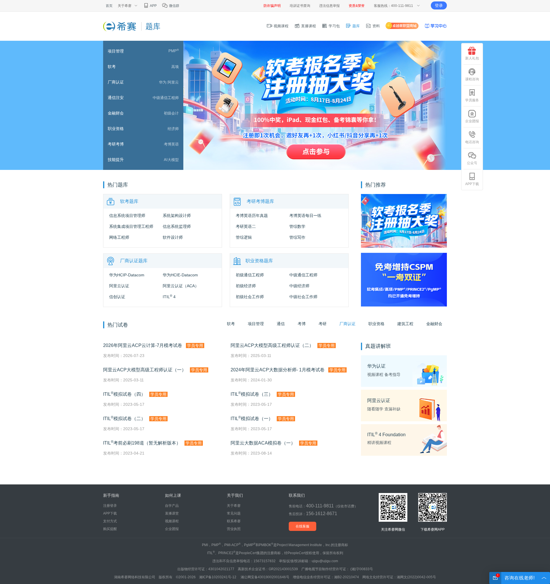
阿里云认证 (119, 286)
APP (153, 6)
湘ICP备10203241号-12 (218, 577)
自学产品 (172, 506)
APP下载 (110, 513)
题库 (355, 26)
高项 (175, 67)
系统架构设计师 (177, 215)
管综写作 (297, 237)
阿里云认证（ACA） (181, 286)
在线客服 (302, 526)
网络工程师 (119, 237)
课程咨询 (472, 79)
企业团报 (172, 529)
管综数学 (297, 226)
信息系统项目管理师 (127, 215)
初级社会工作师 (250, 296)
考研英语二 (246, 226)
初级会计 (171, 113)
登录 (439, 5)
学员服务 (472, 100)
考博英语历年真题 (252, 215)
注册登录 (110, 506)
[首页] (119, 26)
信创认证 (117, 296)
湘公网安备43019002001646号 (265, 577)
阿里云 (173, 82)
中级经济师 (299, 286)
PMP (173, 51)
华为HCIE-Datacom (180, 275)
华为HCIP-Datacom (126, 275)
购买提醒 (110, 529)
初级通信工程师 (250, 275)
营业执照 (234, 529)
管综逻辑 (244, 237)
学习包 (333, 26)
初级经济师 (246, 286)
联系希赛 (234, 521)
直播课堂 (172, 513)
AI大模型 (171, 160)
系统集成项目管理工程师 (131, 226)
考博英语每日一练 (305, 215)
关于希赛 (234, 506)
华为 (162, 82)
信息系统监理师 (177, 226)
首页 (109, 6)
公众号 (472, 163)
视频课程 (280, 26)
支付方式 (110, 521)
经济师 (173, 129)
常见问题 (234, 513)
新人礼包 (472, 58)
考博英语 (171, 144)
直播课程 (308, 26)
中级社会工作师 (303, 296)
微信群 (173, 6)
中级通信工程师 (166, 98)
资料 (375, 26)
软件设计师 (173, 237)
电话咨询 (472, 142)
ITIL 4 (169, 296)
